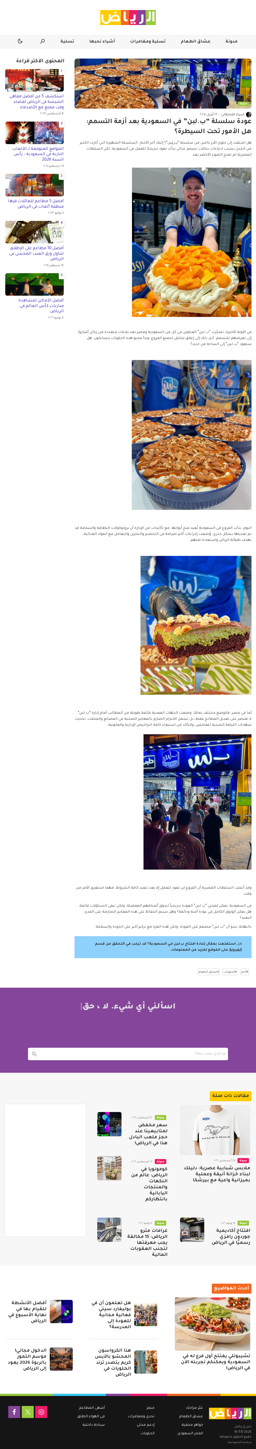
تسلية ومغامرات (148, 42)
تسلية (67, 42)
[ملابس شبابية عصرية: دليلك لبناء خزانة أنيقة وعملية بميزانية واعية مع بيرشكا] (215, 1130)
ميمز (150, 1408)
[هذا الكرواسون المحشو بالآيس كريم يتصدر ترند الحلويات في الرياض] (145, 1361)
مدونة (232, 42)
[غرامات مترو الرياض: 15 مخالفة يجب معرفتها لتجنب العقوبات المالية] (109, 1230)
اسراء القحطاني (232, 115)
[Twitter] (28, 1412)
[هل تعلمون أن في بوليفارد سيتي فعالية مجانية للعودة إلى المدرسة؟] (145, 1314)
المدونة (235, 950)
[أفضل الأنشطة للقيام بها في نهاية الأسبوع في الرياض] (61, 1311)
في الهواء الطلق (91, 1417)
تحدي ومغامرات (141, 1417)
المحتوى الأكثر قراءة (40, 61)
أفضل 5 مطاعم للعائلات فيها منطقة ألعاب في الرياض (36, 204)
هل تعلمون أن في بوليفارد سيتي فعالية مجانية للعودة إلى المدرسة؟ (111, 1315)
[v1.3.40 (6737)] (230, 1413)
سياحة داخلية (93, 1425)
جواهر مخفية (192, 1425)
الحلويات (147, 1434)
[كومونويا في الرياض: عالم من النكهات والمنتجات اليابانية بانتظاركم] (109, 1168)
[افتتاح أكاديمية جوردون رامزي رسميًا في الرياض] (192, 1230)
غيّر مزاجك (194, 1408)
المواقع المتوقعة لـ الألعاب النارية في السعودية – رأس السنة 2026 (38, 154)
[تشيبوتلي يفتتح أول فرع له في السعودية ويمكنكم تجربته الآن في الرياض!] (212, 1324)
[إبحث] (34, 1054)
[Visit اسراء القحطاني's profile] (249, 114)
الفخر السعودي (190, 1434)
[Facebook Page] (14, 1412)
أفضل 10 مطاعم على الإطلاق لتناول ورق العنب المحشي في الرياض (36, 253)
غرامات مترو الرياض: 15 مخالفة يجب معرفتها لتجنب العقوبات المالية (147, 1243)
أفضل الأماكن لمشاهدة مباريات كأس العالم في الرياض (41, 306)
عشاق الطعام (195, 42)
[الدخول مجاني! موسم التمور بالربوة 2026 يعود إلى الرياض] (61, 1358)
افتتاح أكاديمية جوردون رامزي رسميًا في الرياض (231, 1237)
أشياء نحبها (102, 42)
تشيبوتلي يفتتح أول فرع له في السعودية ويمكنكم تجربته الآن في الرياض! (215, 1362)
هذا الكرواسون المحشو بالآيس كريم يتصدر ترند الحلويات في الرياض (113, 1362)
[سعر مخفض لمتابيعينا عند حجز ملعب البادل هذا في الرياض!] (109, 1124)
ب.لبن (173, 143)
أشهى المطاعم (92, 1408)
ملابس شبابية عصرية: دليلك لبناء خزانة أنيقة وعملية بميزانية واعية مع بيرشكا (217, 1174)
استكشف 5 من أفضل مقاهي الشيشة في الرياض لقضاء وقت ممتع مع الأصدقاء (37, 102)
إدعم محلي (145, 1425)
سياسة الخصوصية (240, 1442)
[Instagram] (41, 1412)
